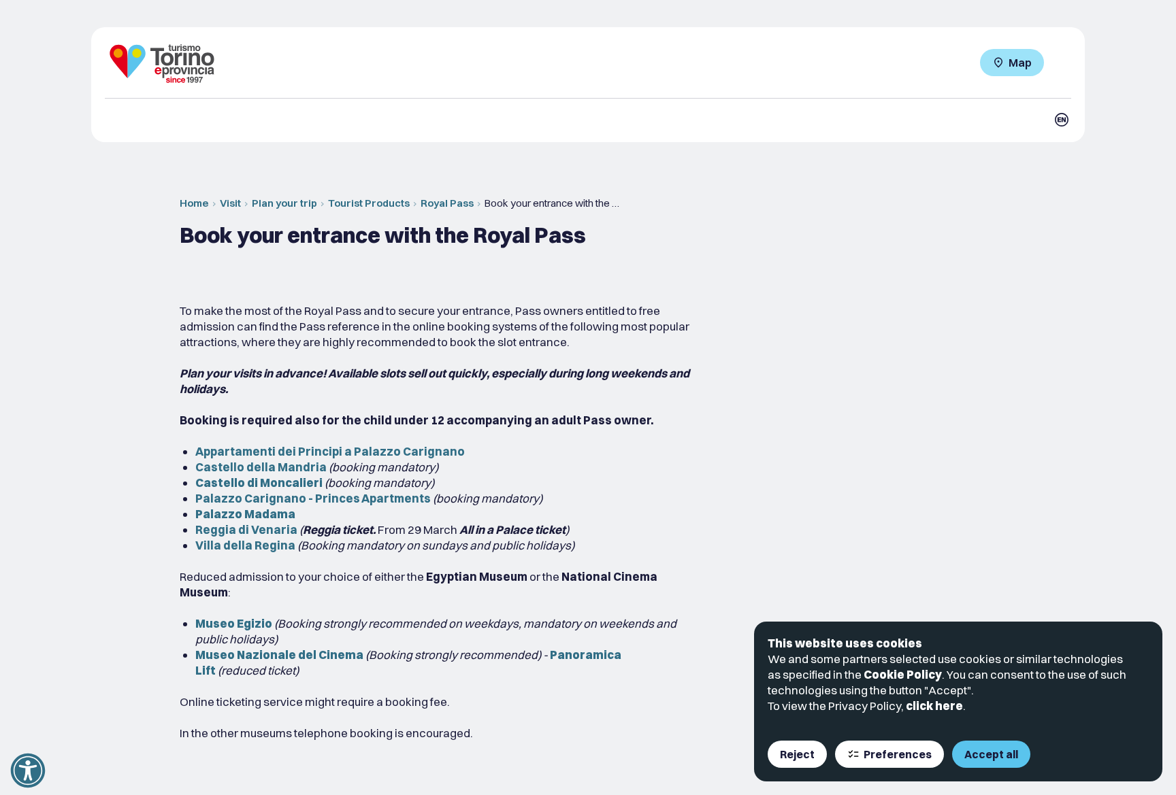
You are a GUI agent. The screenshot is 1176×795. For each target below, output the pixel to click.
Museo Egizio (233, 623)
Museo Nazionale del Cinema (279, 654)
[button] (28, 770)
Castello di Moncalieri (259, 482)
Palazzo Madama (245, 514)
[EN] (1062, 120)
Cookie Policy (903, 674)
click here (934, 705)
